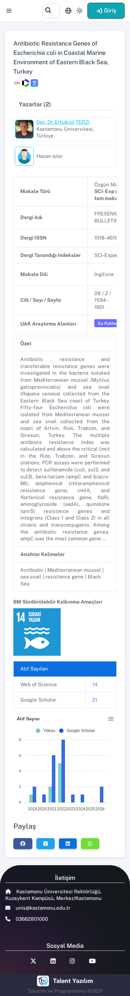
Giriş (110, 10)
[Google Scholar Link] (34, 83)
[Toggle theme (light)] (79, 10)
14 (94, 684)
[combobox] (51, 9)
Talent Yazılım (73, 980)
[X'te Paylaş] (45, 843)
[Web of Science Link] (25, 83)
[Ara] (51, 9)
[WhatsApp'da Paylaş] (90, 843)
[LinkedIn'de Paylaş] (68, 843)
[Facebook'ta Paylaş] (22, 843)
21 (94, 700)
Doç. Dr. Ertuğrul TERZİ (63, 122)
